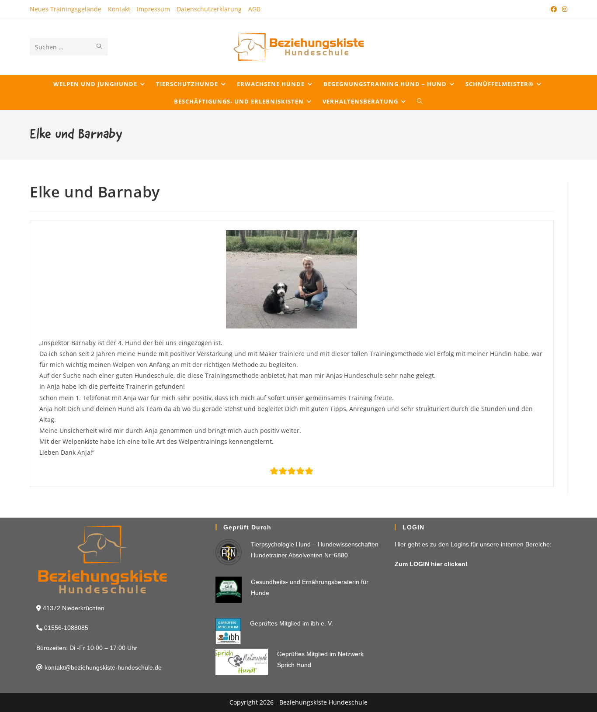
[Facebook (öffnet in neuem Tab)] (553, 9)
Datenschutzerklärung (209, 9)
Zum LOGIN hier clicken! (431, 563)
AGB (254, 9)
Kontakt (119, 9)
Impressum (153, 9)
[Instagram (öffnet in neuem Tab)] (563, 9)
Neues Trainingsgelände (65, 9)
